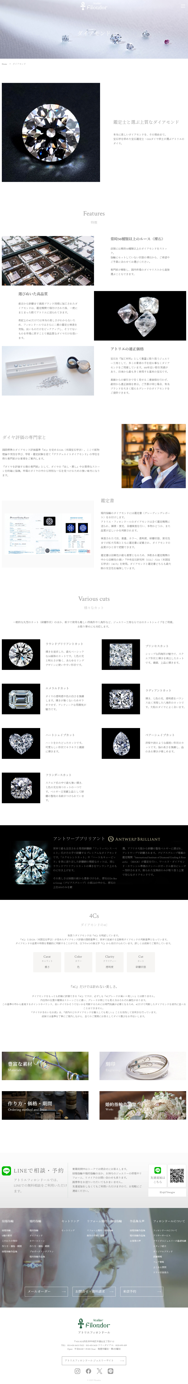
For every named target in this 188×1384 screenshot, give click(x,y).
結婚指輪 (6, 1230)
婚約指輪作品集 (37, 1256)
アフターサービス (162, 1235)
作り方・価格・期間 (12, 1246)
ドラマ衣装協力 (161, 1272)
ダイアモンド (36, 1235)
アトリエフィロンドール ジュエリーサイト (89, 1360)
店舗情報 (157, 1256)
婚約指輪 (34, 1230)
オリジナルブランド (163, 1251)
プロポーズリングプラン (42, 1251)
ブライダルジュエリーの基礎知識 (169, 1241)
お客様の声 (135, 1241)
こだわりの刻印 (9, 1241)
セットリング (68, 1230)
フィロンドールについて (165, 1230)
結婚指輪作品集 (9, 1251)
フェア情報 (158, 1262)
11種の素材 (7, 1235)
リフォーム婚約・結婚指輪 (100, 1230)
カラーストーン (37, 1241)
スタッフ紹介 (159, 1246)
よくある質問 (159, 1267)
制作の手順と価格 (95, 1235)
